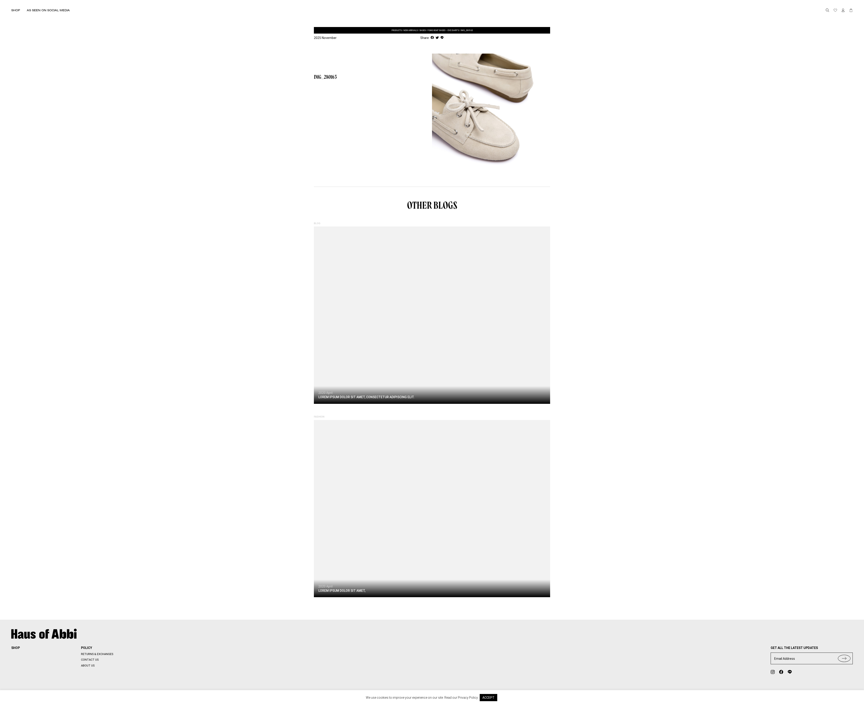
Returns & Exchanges (97, 654)
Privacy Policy (468, 697)
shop (15, 648)
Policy (86, 648)
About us (87, 665)
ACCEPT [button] (488, 697)
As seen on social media (48, 10)
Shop (15, 10)
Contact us (90, 659)
